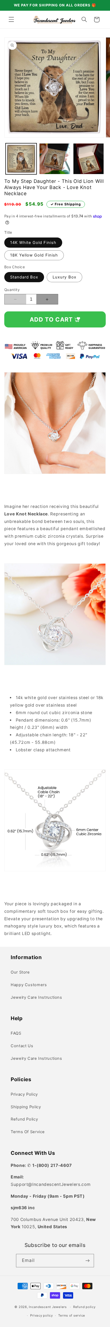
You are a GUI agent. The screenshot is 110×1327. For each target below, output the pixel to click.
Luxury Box (64, 277)
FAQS (16, 1033)
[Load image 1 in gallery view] (21, 158)
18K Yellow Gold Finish (34, 255)
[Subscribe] (87, 1260)
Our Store (20, 972)
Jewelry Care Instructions (36, 997)
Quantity (12, 290)
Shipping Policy (26, 1106)
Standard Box (24, 277)
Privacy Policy (24, 1094)
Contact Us (22, 1045)
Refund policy (84, 1307)
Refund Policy (24, 1119)
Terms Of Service (28, 1131)
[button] (11, 19)
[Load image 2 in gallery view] (54, 158)
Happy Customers (29, 984)
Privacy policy (41, 1315)
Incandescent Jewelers (48, 1307)
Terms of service (71, 1315)
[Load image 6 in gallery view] (88, 158)
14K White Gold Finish (33, 242)
